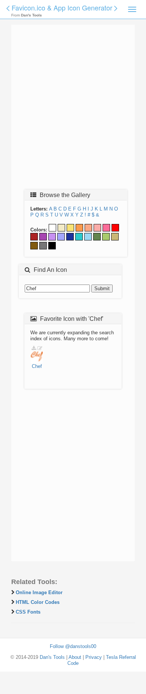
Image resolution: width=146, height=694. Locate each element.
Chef (37, 366)
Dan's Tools (52, 657)
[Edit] (39, 348)
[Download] (33, 348)
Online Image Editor (39, 592)
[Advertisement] (73, 109)
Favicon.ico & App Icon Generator (62, 7)
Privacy (93, 657)
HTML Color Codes (38, 602)
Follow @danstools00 (73, 646)
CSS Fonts (28, 612)
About (75, 657)
